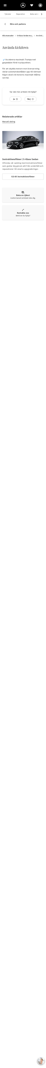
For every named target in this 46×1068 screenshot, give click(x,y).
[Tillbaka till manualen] (6, 24)
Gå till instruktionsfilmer (22, 176)
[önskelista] (32, 5)
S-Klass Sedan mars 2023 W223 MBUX (25, 35)
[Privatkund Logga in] (40, 5)
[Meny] (5, 5)
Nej (29, 99)
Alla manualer (8, 35)
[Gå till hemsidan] (23, 5)
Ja (14, 99)
